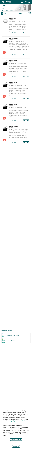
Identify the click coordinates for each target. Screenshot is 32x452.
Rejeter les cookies (16, 443)
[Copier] (12, 33)
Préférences (16, 446)
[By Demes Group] (7, 2)
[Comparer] (14, 33)
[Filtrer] (29, 13)
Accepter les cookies (16, 439)
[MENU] (29, 1)
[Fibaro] (25, 7)
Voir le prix (26, 33)
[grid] (5, 13)
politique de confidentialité (18, 421)
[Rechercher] (25, 1)
